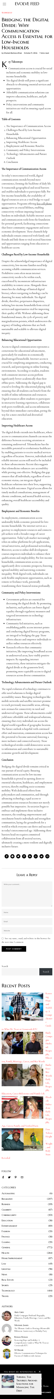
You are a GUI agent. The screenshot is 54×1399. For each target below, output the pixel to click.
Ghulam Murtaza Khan (13, 53)
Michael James (21, 1325)
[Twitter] (18, 856)
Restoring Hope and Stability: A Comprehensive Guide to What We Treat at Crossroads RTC (31, 1343)
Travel (5, 1296)
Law (4, 1263)
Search (5, 966)
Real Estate (8, 1279)
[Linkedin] (30, 856)
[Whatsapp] (36, 856)
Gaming (6, 1242)
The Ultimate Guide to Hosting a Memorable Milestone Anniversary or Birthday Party (32, 1329)
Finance (6, 1236)
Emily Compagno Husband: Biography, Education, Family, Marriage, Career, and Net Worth (32, 1318)
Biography (7, 1198)
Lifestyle (6, 1269)
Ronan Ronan (21, 1337)
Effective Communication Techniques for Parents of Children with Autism (30, 1354)
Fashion (6, 1231)
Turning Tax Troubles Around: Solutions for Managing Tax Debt (26, 1383)
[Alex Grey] (7, 1316)
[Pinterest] (24, 856)
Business (6, 1204)
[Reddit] (41, 856)
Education (7, 1220)
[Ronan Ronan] (7, 1341)
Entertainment (9, 1225)
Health (5, 1252)
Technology (7, 13)
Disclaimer (46, 1392)
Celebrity (6, 1209)
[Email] (47, 856)
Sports (5, 1285)
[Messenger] (12, 856)
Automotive (8, 1193)
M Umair (18, 1350)
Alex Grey (19, 1312)
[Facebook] (7, 856)
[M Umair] (7, 1354)
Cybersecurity (9, 1215)
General (6, 1247)
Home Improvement (12, 1258)
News (4, 1274)
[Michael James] (7, 1329)
